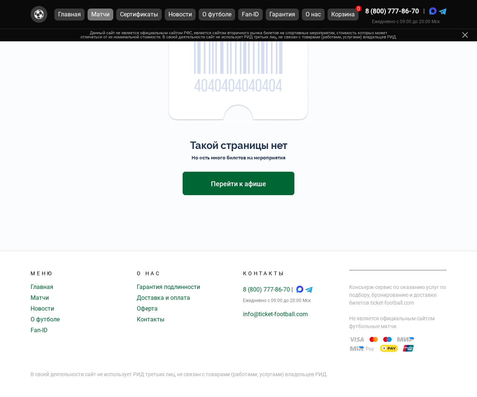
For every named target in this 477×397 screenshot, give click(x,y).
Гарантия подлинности (168, 286)
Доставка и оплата (163, 297)
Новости (42, 308)
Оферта (147, 308)
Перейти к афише (238, 184)
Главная (42, 286)
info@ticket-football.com (275, 314)
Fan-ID (39, 330)
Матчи (40, 297)
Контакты (150, 319)
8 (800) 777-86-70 (392, 11)
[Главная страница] (39, 14)
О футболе (45, 319)
